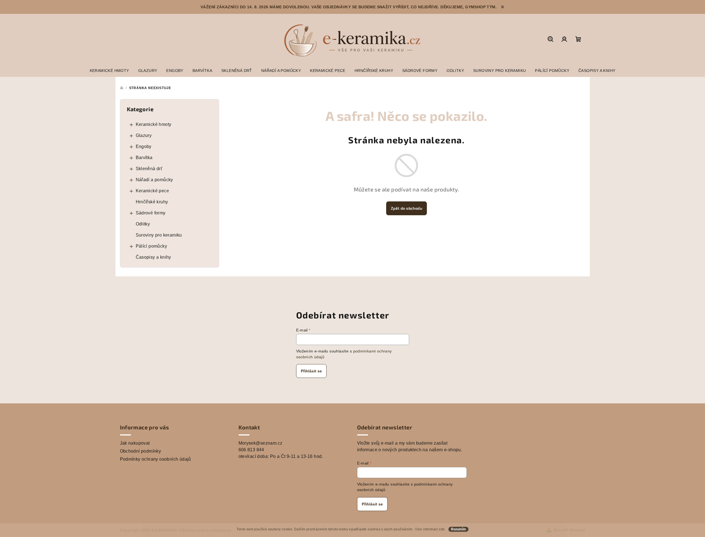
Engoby (144, 146)
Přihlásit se (311, 371)
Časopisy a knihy (153, 257)
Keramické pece (152, 190)
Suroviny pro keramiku (159, 235)
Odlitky (143, 224)
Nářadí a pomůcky (154, 179)
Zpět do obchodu (406, 208)
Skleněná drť (149, 168)
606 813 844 (251, 449)
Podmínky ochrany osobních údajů (155, 459)
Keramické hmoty (153, 124)
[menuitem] (109, 70)
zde (442, 529)
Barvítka (144, 157)
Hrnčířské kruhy (152, 201)
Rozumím (458, 529)
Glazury (144, 135)
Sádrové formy (151, 213)
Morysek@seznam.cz (261, 443)
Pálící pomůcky (151, 246)
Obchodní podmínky (140, 451)
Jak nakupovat (135, 443)
